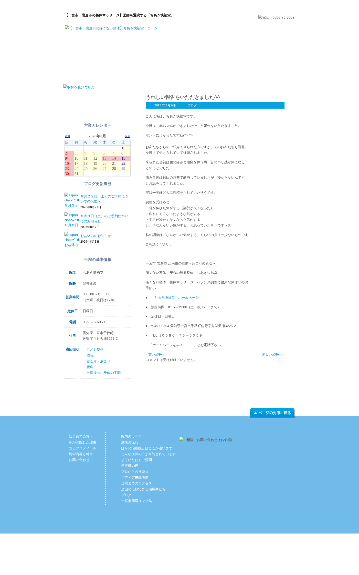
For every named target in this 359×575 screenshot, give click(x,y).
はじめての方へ (86, 74)
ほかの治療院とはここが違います (146, 448)
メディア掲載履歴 (134, 477)
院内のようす (131, 436)
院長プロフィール (179, 74)
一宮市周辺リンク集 (136, 501)
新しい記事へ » (273, 354)
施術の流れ (129, 442)
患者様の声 (129, 466)
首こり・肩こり (98, 361)
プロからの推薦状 (134, 471)
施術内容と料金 (226, 74)
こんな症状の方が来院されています (148, 454)
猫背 (89, 355)
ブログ (192, 105)
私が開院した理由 (133, 74)
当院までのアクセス (136, 483)
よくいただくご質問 (136, 460)
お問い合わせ (272, 74)
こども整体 (95, 349)
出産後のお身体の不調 (103, 373)
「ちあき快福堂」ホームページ (175, 297)
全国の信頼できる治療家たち (143, 489)
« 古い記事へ (155, 354)
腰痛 (89, 367)
